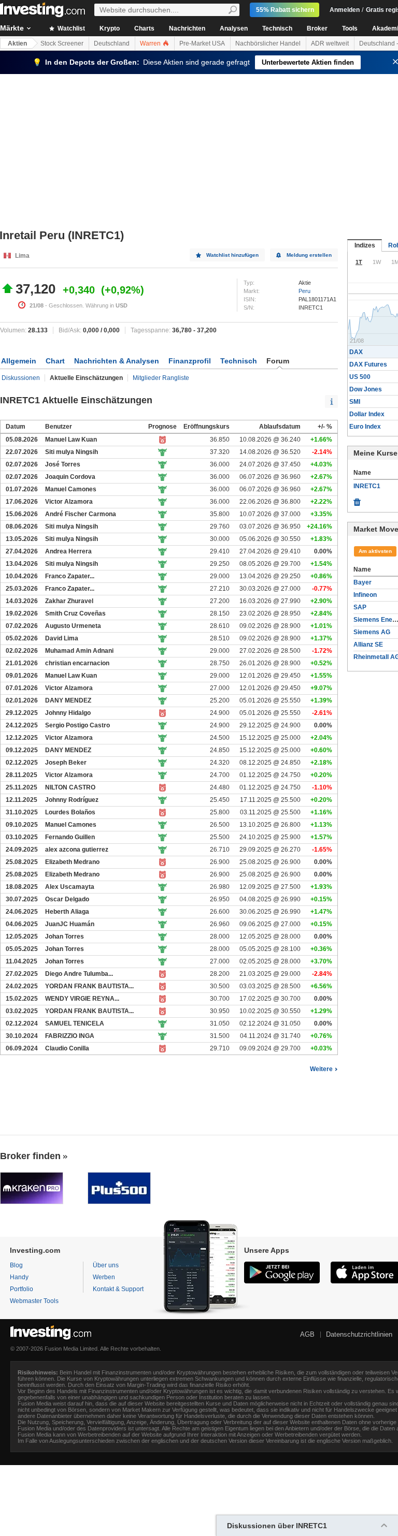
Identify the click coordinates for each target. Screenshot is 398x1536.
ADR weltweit (330, 43)
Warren (151, 43)
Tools (350, 28)
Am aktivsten (375, 551)
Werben (104, 1277)
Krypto (110, 28)
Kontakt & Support (118, 1289)
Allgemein (18, 361)
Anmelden (345, 9)
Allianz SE (368, 644)
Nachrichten (187, 28)
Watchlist (70, 28)
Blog (16, 1265)
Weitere (321, 1069)
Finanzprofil (189, 361)
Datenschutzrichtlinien (359, 1334)
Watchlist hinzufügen (232, 255)
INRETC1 (366, 486)
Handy (19, 1277)
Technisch (277, 28)
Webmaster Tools (34, 1301)
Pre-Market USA (202, 43)
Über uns (106, 1265)
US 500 (360, 377)
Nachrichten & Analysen (116, 361)
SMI (354, 401)
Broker (317, 28)
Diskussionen (21, 378)
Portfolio (21, 1289)
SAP (359, 607)
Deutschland (112, 43)
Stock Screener (61, 43)
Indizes (364, 245)
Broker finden (30, 1156)
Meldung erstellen (309, 255)
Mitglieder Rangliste (161, 378)
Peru (304, 291)
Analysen (234, 28)
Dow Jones (365, 389)
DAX (356, 352)
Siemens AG (371, 632)
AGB (307, 1334)
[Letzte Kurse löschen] (357, 499)
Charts (144, 28)
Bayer (362, 582)
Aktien (17, 43)
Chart (55, 361)
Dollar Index (367, 414)
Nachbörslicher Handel (268, 43)
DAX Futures (368, 364)
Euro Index (365, 426)
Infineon (365, 594)
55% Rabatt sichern (285, 9)
